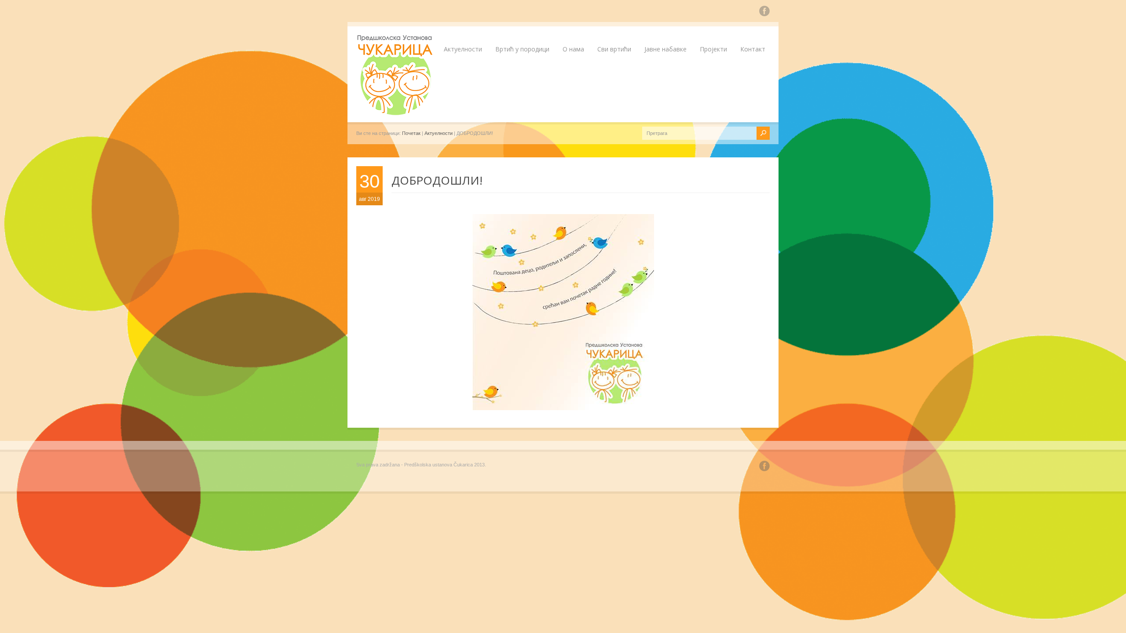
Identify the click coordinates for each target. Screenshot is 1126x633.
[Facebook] (764, 12)
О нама (573, 49)
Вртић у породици (522, 49)
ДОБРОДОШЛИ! (437, 180)
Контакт (752, 49)
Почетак (411, 133)
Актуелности (463, 49)
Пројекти (713, 49)
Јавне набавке (665, 49)
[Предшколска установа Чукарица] (395, 113)
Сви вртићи (614, 49)
